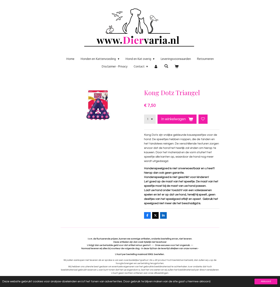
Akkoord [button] (266, 281)
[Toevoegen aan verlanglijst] (203, 119)
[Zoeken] (166, 66)
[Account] (156, 66)
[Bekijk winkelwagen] (176, 66)
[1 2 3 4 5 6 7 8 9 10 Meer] (150, 119)
